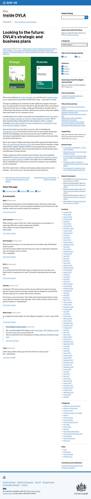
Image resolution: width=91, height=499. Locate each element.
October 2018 (67, 309)
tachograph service (10, 132)
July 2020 (66, 274)
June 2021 (66, 256)
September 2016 (68, 344)
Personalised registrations (17, 52)
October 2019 (67, 291)
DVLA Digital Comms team (16, 327)
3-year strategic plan (28, 97)
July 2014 (66, 397)
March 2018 (67, 316)
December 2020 (68, 268)
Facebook (23, 191)
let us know (73, 138)
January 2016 (67, 358)
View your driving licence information (72, 123)
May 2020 (66, 279)
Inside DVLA (14, 15)
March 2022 (67, 249)
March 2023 (67, 240)
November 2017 (68, 325)
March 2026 (67, 214)
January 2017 (67, 339)
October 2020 (67, 270)
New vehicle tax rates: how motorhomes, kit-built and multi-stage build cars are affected (18, 179)
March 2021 (67, 263)
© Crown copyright (81, 493)
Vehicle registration (51, 52)
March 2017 (67, 334)
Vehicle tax (6, 54)
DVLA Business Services (30, 50)
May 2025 (66, 221)
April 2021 (66, 261)
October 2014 (67, 390)
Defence (54, 49)
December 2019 (68, 288)
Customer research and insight (41, 49)
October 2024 (67, 231)
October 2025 (67, 219)
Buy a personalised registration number (73, 125)
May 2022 (66, 247)
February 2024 (68, 233)
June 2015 (66, 374)
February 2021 (67, 265)
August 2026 (67, 212)
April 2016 (66, 351)
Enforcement (49, 50)
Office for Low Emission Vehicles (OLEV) (17, 144)
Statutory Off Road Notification (35, 52)
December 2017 (68, 323)
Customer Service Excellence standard (26, 157)
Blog (5, 11)
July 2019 (66, 293)
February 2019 (67, 302)
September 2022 (68, 244)
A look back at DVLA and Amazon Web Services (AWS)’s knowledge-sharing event (74, 158)
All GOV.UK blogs (9, 482)
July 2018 (66, 311)
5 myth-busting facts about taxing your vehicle (74, 185)
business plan (52, 97)
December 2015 (68, 360)
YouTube (66, 74)
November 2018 (68, 307)
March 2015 (67, 378)
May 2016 (66, 348)
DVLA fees (41, 50)
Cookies (25, 485)
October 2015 (67, 365)
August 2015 (67, 369)
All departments (48, 482)
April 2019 (66, 297)
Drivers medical (18, 50)
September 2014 (68, 392)
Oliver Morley (7, 49)
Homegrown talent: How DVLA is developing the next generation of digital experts (75, 164)
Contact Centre (27, 49)
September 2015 (68, 367)
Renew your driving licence (69, 112)
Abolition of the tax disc (70, 408)
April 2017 (66, 332)
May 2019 (66, 295)
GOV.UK (38, 482)
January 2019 (67, 304)
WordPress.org (67, 456)
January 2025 (67, 226)
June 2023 (66, 237)
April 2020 (66, 281)
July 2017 (66, 330)
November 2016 (68, 341)
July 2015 (66, 371)
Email (39, 191)
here (7, 337)
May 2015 (66, 376)
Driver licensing (7, 50)
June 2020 (66, 277)
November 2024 (68, 228)
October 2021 (67, 254)
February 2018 (67, 318)
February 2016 (67, 355)
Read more (69, 87)
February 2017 (67, 337)
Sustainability (67, 436)
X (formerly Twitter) (11, 191)
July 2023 (66, 235)
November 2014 (68, 388)
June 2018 (66, 314)
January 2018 (67, 321)
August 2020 (67, 272)
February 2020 (68, 284)
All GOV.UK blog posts (25, 482)
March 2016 (67, 353)
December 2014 (68, 385)
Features (5, 52)
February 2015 (67, 381)
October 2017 (67, 328)
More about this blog (72, 35)
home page (39, 330)
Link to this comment (9, 212)
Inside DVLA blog (19, 333)
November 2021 (68, 251)
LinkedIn (31, 191)
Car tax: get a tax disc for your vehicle (72, 122)
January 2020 (67, 286)
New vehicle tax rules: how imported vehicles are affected (45, 178)
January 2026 (67, 217)
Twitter (66, 66)
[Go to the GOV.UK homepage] (10, 2)
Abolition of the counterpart (72, 406)
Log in (65, 450)
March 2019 (67, 300)
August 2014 (67, 395)
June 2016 (66, 346)
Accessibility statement (11, 485)
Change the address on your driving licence (74, 110)
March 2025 (67, 224)
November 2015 (68, 362)
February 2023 (68, 242)
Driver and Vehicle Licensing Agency (25, 22)
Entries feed (67, 452)
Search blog (67, 13)
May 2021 (66, 258)
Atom (78, 57)
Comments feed (68, 454)
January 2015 (67, 383)
